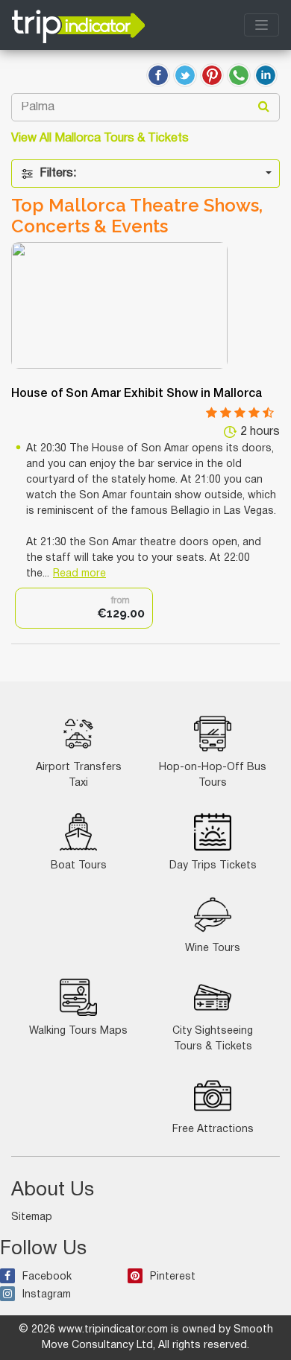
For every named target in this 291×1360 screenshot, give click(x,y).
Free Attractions (213, 1129)
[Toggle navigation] (261, 24)
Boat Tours (79, 866)
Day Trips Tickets (213, 866)
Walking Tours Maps (78, 1031)
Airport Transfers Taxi (79, 775)
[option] (84, 608)
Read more (79, 574)
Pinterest (172, 1277)
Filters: (58, 173)
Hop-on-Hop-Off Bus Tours (212, 775)
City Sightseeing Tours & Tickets (212, 1039)
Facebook (47, 1277)
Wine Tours (212, 948)
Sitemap (31, 1217)
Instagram (46, 1295)
